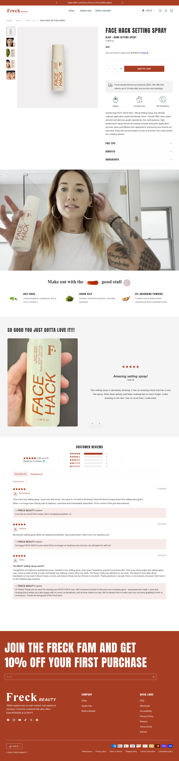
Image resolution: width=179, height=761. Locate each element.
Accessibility (146, 711)
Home (9, 20)
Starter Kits (87, 706)
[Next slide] (100, 423)
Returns (143, 721)
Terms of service (116, 751)
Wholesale (145, 706)
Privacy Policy (146, 716)
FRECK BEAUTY (20, 752)
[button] (160, 10)
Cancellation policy (165, 751)
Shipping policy (131, 751)
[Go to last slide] (92, 423)
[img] (19, 489)
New (27, 20)
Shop (18, 20)
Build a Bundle (88, 711)
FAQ (142, 701)
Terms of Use (146, 726)
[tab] (10, 31)
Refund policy (87, 751)
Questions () (36, 474)
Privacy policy (101, 751)
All (34, 20)
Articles (143, 732)
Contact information (147, 751)
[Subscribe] (153, 677)
